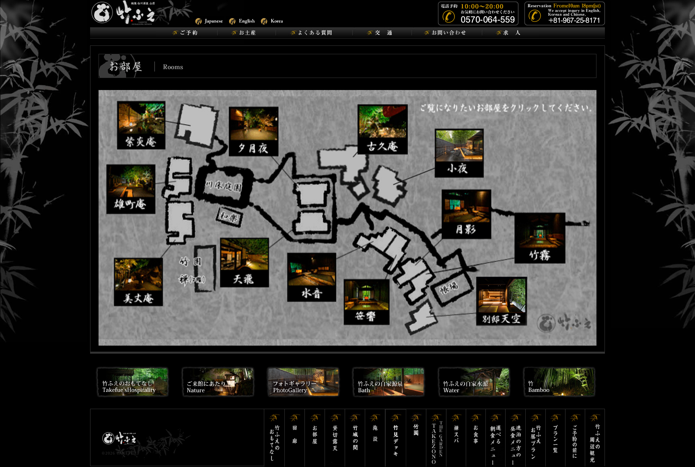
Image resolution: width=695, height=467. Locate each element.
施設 (375, 438)
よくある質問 (314, 33)
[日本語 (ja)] (208, 20)
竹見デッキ (395, 438)
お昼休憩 (536, 438)
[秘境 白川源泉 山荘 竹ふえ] (144, 12)
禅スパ (456, 438)
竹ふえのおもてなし (274, 438)
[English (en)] (242, 20)
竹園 (416, 438)
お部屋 (315, 438)
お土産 (246, 33)
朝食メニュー (496, 438)
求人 (510, 33)
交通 (381, 33)
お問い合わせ (446, 33)
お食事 (476, 438)
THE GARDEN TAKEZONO (436, 438)
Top (676, 448)
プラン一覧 (555, 438)
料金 (575, 438)
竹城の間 (355, 438)
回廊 (295, 438)
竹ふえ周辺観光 (595, 438)
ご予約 (186, 33)
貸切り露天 (335, 438)
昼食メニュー (516, 438)
